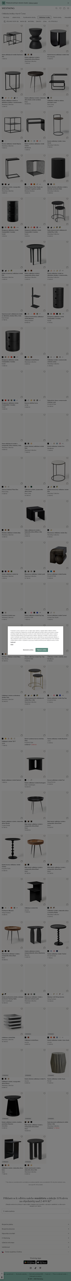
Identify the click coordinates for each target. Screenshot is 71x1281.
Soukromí (13, 642)
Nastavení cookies (28, 649)
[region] (35, 640)
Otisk (12, 644)
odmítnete (31, 640)
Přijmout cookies (42, 650)
